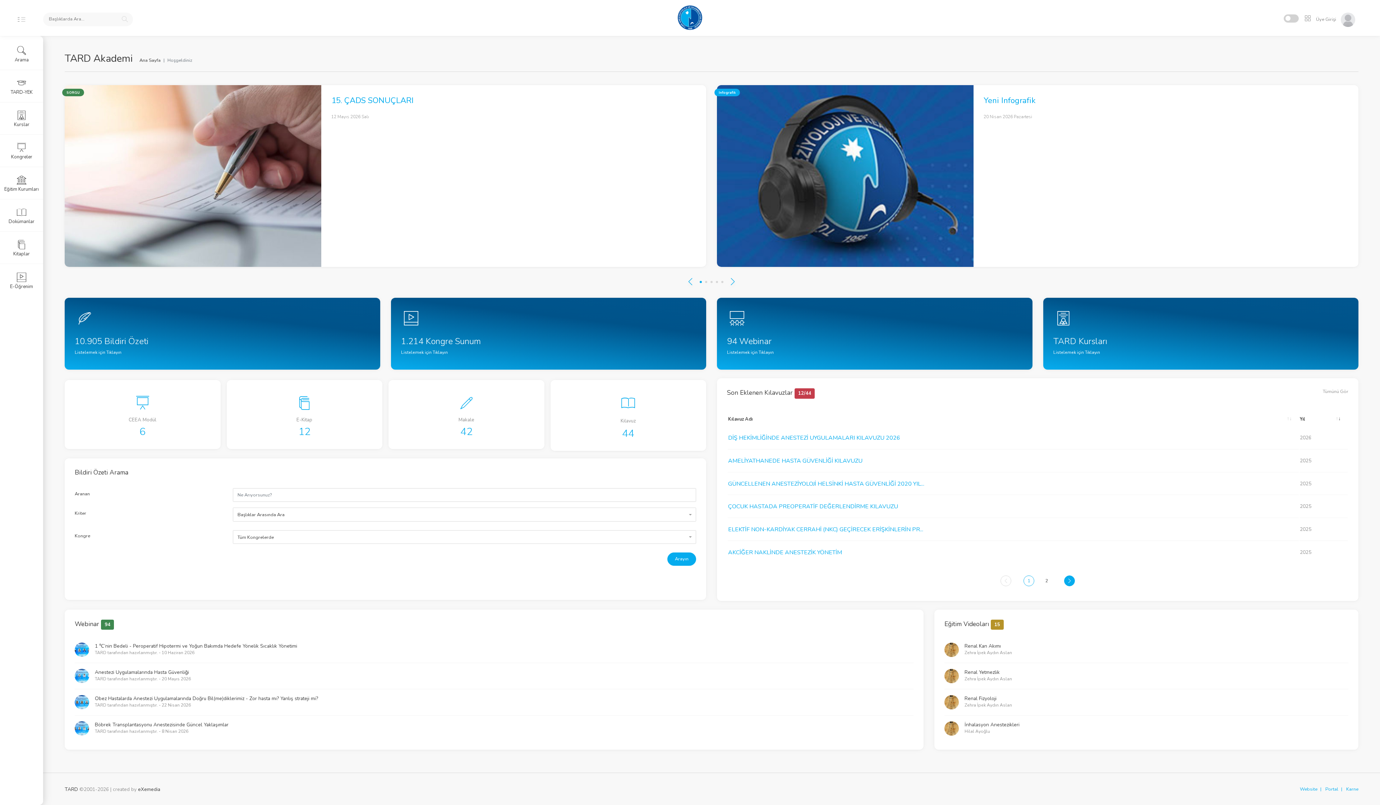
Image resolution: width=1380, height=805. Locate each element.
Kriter (80, 513)
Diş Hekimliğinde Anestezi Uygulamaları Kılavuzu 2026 (814, 438)
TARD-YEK (22, 92)
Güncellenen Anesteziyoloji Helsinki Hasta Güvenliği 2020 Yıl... (826, 484)
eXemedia (149, 789)
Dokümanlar (21, 221)
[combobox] (464, 514)
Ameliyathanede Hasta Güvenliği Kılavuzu (795, 461)
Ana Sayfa (150, 60)
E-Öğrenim (21, 286)
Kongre (82, 536)
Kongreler (21, 157)
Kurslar (21, 124)
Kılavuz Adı (740, 419)
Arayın (682, 559)
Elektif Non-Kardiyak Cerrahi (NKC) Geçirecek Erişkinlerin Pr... (825, 529)
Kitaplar (21, 254)
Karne (1352, 789)
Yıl (1302, 419)
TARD (71, 789)
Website (1308, 789)
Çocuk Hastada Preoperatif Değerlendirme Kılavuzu (813, 506)
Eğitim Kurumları (21, 189)
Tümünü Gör (1335, 391)
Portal (1331, 789)
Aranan (82, 494)
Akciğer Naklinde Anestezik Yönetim (785, 552)
